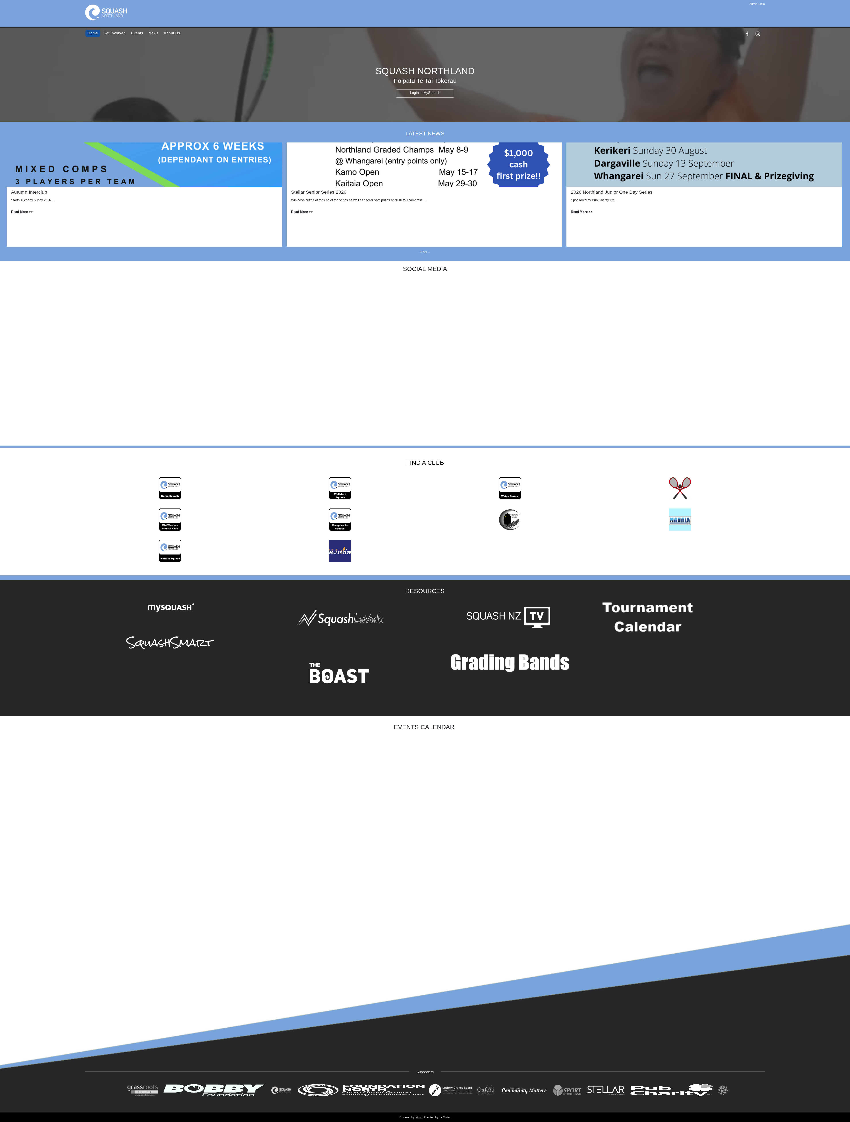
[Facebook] (747, 34)
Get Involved (114, 33)
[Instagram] (758, 34)
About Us (172, 33)
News (153, 33)
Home (93, 33)
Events (137, 33)
